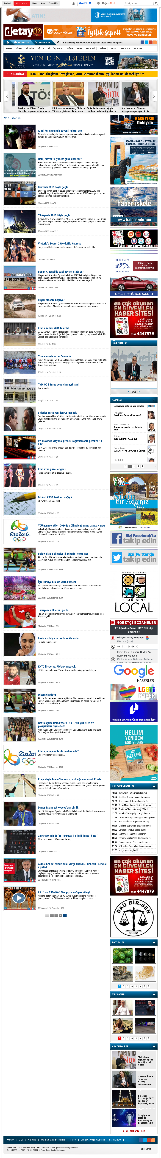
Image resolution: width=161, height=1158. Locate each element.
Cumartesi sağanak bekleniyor (129, 834)
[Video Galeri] (43, 42)
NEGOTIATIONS (115, 1140)
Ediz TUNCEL (121, 444)
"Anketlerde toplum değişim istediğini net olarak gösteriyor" (62, 109)
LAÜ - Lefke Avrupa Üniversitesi (93, 1140)
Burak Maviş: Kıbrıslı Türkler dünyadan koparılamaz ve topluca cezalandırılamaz (131, 807)
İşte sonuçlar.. (58, 386)
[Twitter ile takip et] (146, 42)
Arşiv (43, 3)
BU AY (125, 1131)
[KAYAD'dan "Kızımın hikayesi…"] (122, 1025)
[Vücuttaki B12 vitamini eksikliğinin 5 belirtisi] (145, 973)
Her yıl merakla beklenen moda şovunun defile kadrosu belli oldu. (66, 245)
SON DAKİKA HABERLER (123, 786)
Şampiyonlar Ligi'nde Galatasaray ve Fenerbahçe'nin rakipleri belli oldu (131, 840)
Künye (34, 3)
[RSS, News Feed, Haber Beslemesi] (155, 42)
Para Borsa (32, 1140)
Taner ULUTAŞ (127, 457)
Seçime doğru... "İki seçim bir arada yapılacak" (131, 844)
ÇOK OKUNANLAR (120, 1046)
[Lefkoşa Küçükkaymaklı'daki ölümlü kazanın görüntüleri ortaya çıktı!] (145, 1025)
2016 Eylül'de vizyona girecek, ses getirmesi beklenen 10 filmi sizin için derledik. (70, 445)
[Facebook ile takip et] (142, 42)
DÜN (143, 1131)
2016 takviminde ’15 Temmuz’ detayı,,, (67, 837)
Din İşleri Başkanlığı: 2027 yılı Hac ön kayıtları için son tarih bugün (132, 109)
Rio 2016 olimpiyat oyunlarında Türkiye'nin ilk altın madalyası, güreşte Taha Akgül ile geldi (71, 613)
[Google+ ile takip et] (151, 42)
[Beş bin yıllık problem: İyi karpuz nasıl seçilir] (122, 955)
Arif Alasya (125, 420)
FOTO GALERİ (118, 942)
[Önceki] (47, 915)
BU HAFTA (134, 1131)
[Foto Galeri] (22, 42)
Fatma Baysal (129, 432)
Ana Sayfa (7, 3)
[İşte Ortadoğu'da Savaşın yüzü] (122, 973)
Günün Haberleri (22, 3)
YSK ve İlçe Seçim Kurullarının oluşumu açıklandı (132, 848)
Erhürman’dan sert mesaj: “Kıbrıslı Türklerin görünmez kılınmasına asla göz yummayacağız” (28, 110)
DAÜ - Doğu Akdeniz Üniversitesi (53, 1140)
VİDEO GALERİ (118, 994)
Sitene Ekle (53, 3)
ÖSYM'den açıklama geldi (55, 499)
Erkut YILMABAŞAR (128, 410)
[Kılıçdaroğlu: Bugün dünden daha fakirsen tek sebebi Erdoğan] (122, 1007)
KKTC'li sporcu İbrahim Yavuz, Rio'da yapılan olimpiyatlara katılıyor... (68, 668)
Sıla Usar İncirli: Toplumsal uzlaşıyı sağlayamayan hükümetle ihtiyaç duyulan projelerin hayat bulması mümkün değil (97, 110)
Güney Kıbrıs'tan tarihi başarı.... (58, 753)
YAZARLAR (117, 400)
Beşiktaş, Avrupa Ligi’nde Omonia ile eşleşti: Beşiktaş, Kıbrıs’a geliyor (131, 799)
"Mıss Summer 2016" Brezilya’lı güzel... (55, 471)
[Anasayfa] (7, 42)
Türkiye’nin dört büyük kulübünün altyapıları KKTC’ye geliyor (129, 795)
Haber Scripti (145, 1149)
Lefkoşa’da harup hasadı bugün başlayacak (129, 832)
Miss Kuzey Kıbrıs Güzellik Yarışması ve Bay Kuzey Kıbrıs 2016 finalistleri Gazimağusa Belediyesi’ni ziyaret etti (69, 727)
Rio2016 (73, 1140)
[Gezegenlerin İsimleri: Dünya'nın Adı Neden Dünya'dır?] (145, 955)
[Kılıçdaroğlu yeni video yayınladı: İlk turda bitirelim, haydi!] (145, 1007)
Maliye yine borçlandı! (125, 850)
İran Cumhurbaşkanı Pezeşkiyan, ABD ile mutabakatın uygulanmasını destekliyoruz (87, 74)
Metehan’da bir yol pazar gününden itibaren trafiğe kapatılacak (93, 42)
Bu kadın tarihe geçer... (58, 640)
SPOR (21, 1140)
